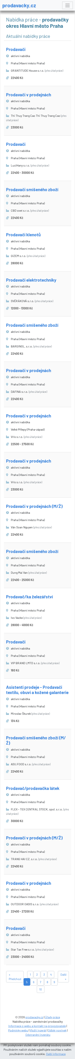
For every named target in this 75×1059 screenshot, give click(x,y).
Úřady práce (52, 1017)
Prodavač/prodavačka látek (32, 788)
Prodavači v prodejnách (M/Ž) (34, 506)
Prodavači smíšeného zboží (32, 189)
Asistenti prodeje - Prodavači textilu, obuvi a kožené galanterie (37, 689)
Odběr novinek (57, 1030)
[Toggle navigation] (67, 5)
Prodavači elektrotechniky (31, 279)
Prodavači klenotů (23, 234)
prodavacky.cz (19, 5)
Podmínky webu (18, 1030)
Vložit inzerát (38, 1030)
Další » (63, 977)
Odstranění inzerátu (37, 1034)
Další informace (56, 1054)
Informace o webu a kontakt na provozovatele (37, 1026)
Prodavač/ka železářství (29, 596)
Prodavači (15, 49)
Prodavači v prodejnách (28, 94)
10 (40, 989)
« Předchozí (15, 977)
